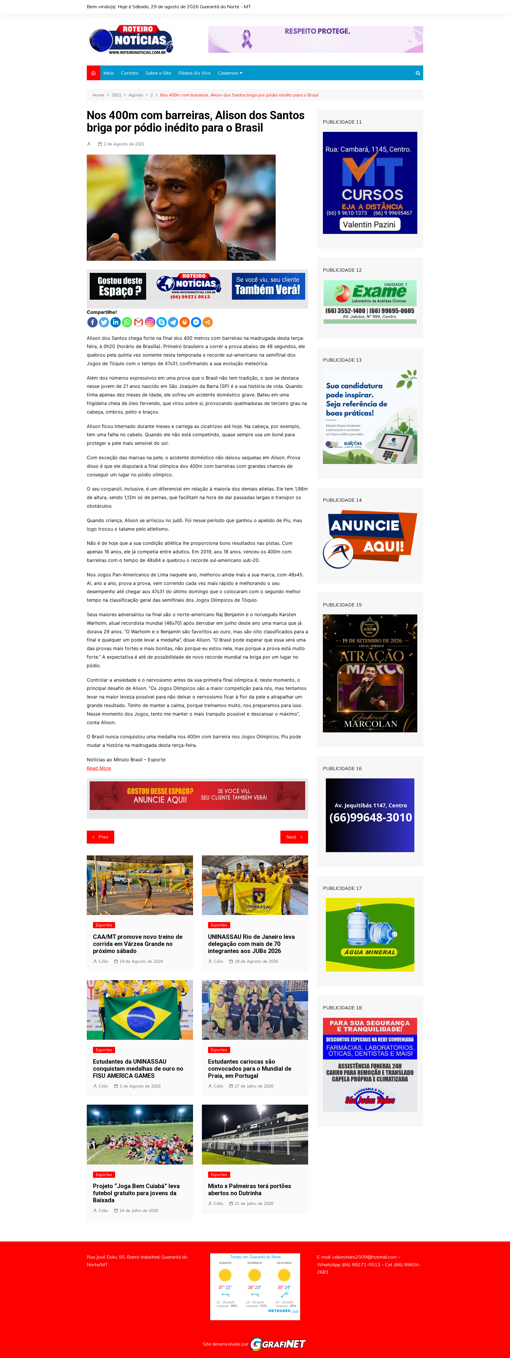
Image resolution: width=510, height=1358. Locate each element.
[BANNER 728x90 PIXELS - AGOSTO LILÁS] (315, 39)
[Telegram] (173, 322)
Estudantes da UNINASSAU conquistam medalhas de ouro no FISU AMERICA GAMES (138, 1068)
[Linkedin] (115, 322)
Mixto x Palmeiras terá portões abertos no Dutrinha (249, 1189)
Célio (103, 961)
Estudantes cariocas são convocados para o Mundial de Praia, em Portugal (249, 1068)
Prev (103, 837)
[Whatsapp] (127, 322)
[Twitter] (104, 322)
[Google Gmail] (138, 322)
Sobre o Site (158, 73)
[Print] (184, 322)
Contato (129, 73)
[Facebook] (92, 322)
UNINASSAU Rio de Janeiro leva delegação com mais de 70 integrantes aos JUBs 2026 (251, 943)
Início (108, 73)
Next (291, 837)
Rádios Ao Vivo (194, 73)
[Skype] (161, 322)
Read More (99, 768)
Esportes (104, 925)
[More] (207, 322)
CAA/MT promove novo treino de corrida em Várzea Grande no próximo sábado (137, 943)
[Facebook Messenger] (196, 322)
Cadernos (228, 73)
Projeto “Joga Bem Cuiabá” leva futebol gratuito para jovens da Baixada (136, 1193)
